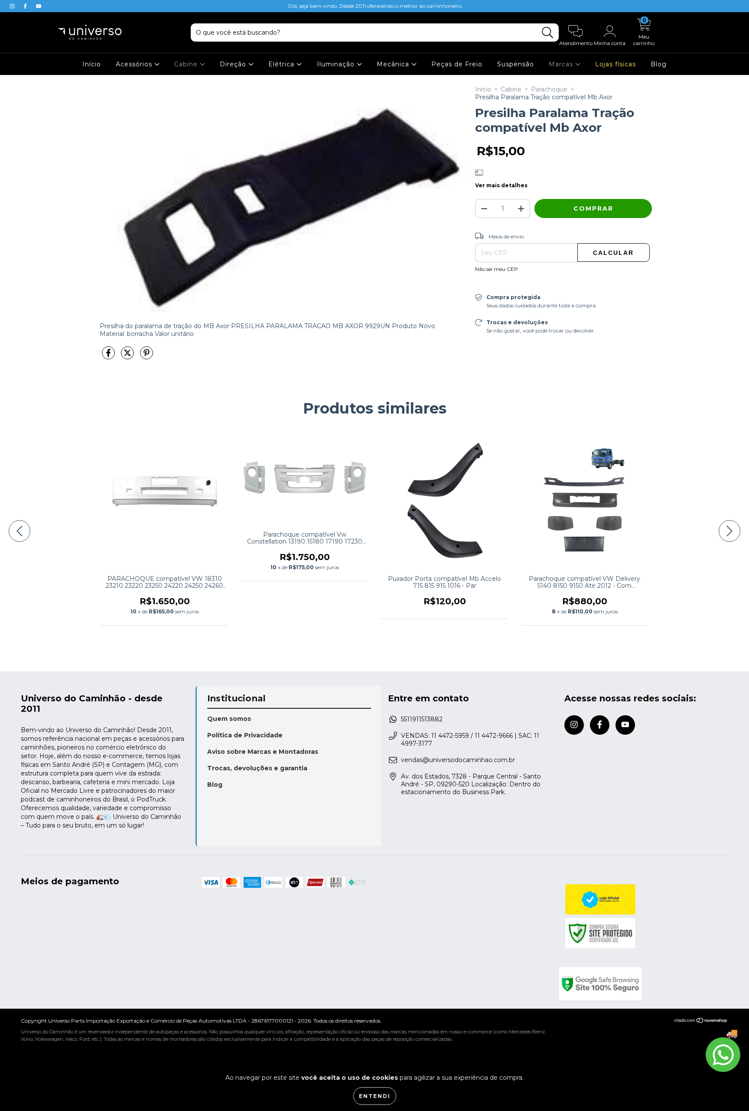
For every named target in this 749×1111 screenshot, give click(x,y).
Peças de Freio (456, 64)
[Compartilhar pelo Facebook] (109, 356)
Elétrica (282, 64)
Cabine (187, 64)
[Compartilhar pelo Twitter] (128, 356)
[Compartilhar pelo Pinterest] (146, 356)
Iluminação (337, 64)
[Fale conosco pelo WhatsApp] (723, 1054)
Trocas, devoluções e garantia (257, 768)
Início (91, 64)
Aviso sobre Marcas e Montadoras (262, 752)
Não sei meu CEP (496, 269)
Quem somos (229, 719)
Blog (659, 64)
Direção (234, 64)
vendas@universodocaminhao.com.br (458, 760)
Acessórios (135, 64)
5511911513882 (422, 719)
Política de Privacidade (245, 735)
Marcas (562, 64)
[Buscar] (547, 33)
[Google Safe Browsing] (644, 983)
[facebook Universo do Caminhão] (26, 6)
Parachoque (549, 89)
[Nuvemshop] (701, 1021)
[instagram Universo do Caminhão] (13, 6)
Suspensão (515, 64)
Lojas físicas (615, 64)
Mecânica (394, 64)
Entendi (375, 1096)
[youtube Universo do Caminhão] (38, 6)
